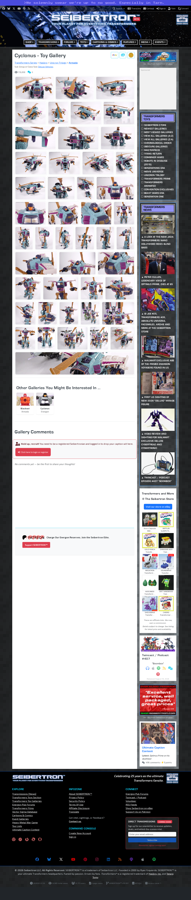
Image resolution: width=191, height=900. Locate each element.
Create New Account (80, 833)
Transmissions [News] (24, 793)
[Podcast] (131, 859)
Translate (74, 811)
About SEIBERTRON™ (80, 793)
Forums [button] (68, 42)
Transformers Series (26, 62)
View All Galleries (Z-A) (158, 139)
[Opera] (40, 839)
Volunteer (131, 801)
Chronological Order (157, 143)
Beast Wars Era (154, 193)
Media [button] (144, 42)
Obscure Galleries (156, 146)
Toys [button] (83, 42)
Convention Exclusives (159, 189)
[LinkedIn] (108, 859)
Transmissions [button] (47, 42)
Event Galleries (20, 818)
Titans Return (153, 153)
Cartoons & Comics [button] (105, 42)
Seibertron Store (155, 125)
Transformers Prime (157, 178)
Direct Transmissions (149, 821)
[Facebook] (37, 859)
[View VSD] (131, 55)
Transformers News (154, 208)
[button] (118, 8)
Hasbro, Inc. (155, 873)
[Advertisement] (76, 493)
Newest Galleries (155, 128)
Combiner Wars (154, 157)
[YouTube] (73, 859)
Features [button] (128, 42)
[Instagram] (97, 859)
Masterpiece (152, 150)
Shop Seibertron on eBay (139, 808)
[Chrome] (14, 839)
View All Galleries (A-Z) (158, 135)
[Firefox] (27, 839)
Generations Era (154, 168)
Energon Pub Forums (23, 804)
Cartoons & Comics (22, 815)
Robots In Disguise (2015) (156, 162)
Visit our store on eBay (158, 506)
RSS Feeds (131, 804)
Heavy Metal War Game (25, 822)
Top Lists (17, 826)
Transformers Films (23, 808)
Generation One (154, 196)
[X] (61, 859)
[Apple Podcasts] (142, 859)
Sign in (72, 836)
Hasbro (43, 62)
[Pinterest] (85, 859)
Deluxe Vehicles (45, 66)
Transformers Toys (154, 118)
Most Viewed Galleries (158, 132)
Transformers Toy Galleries (27, 801)
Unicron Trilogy (58, 62)
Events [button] (159, 42)
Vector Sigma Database (24, 811)
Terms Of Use (76, 804)
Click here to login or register (34, 452)
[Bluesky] (49, 859)
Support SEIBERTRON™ (36, 545)
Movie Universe (154, 171)
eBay (170, 64)
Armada (73, 62)
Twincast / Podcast (136, 797)
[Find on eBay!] (114, 55)
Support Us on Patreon (138, 811)
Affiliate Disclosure (79, 808)
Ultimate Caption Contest (153, 749)
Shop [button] (29, 42)
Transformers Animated (153, 184)
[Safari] (20, 839)
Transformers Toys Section (26, 797)
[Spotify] (154, 859)
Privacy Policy (76, 797)
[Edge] (33, 839)
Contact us (75, 821)
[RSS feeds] (120, 859)
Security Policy (77, 801)
